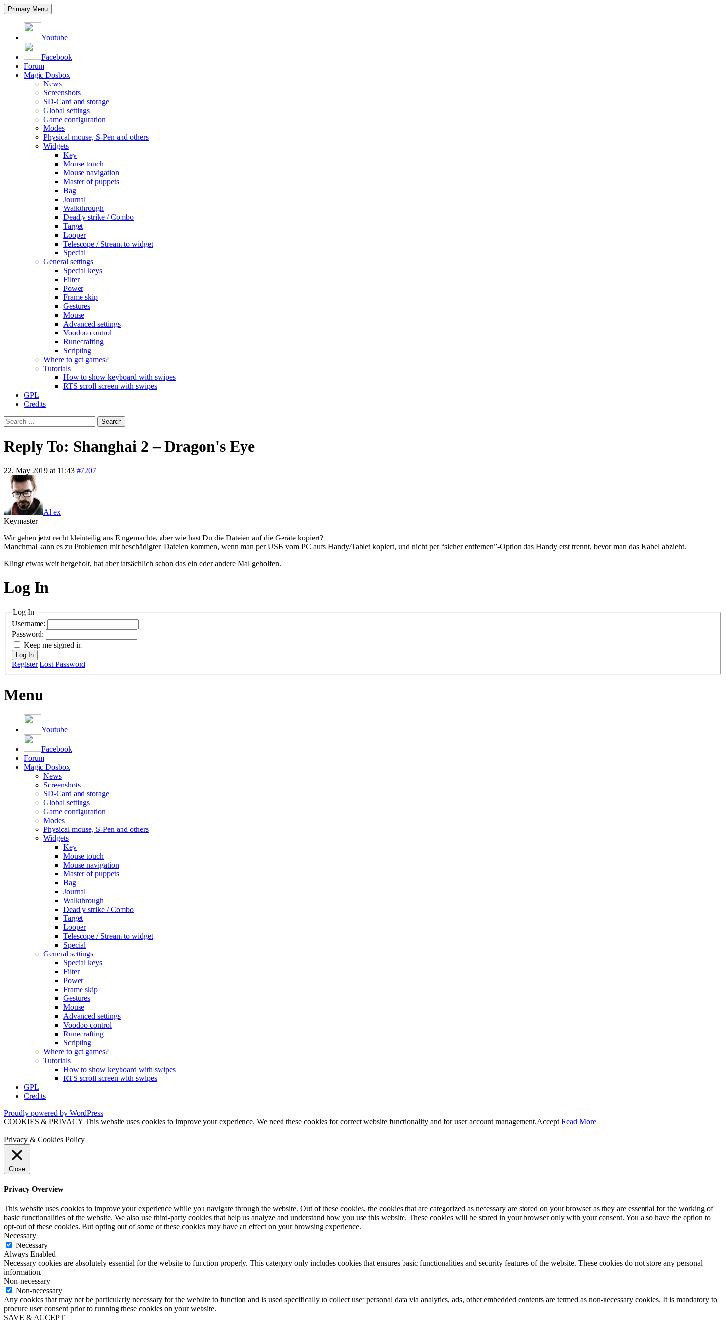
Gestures (76, 306)
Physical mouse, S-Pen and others (96, 137)
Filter (71, 279)
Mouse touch (83, 164)
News (52, 84)
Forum (34, 66)
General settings (68, 261)
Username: (29, 624)
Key (70, 155)
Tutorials (57, 368)
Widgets (56, 146)
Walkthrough (83, 208)
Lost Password (62, 664)
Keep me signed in (53, 645)
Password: (29, 634)
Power (73, 288)
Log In (25, 655)
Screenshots (62, 92)
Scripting (77, 350)
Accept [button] (548, 1122)
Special (74, 253)
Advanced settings (92, 324)
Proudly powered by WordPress (53, 1113)
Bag (69, 190)
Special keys (82, 270)
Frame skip (80, 297)
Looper (74, 235)
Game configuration (74, 119)
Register (25, 664)
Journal (74, 199)
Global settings (66, 110)
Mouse (73, 315)
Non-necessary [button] (27, 1281)
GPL (31, 395)
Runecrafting (83, 341)
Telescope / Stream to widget (108, 244)
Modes (54, 128)
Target (73, 226)
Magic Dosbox (47, 75)
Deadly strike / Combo (98, 217)
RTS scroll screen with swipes (110, 386)
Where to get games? (76, 359)
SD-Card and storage (76, 101)
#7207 (86, 470)
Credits (35, 404)
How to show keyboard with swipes (119, 377)
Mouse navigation (91, 172)
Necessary (32, 1245)
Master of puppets (91, 181)
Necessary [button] (20, 1235)
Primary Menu (28, 9)
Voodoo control (87, 333)
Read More (578, 1122)
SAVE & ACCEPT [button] (34, 1317)
